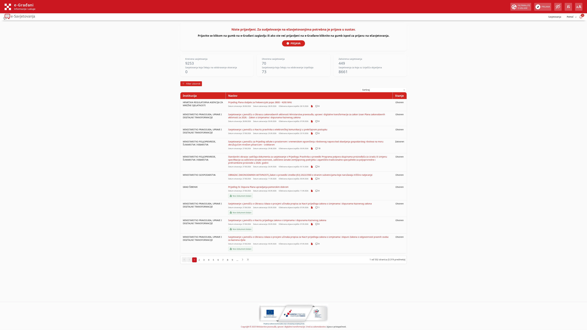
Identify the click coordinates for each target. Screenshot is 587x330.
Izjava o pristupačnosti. (336, 326)
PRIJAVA (296, 43)
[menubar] (571, 16)
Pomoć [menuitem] (570, 16)
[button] (184, 259)
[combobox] (384, 89)
